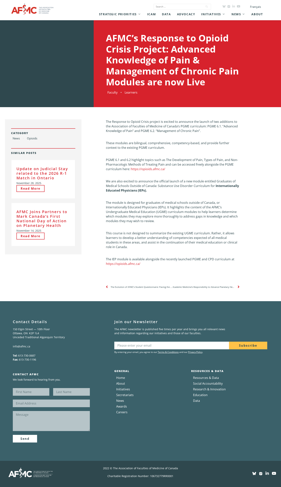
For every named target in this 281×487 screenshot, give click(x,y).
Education (200, 395)
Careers (122, 412)
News (120, 401)
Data (196, 401)
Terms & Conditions (168, 352)
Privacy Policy (195, 352)
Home (120, 378)
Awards (121, 406)
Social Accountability (208, 383)
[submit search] (207, 6)
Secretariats (125, 395)
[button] (120, 14)
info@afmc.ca (21, 346)
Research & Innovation (209, 389)
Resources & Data (206, 378)
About (120, 383)
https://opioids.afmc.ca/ (148, 169)
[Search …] (177, 7)
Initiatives (123, 389)
